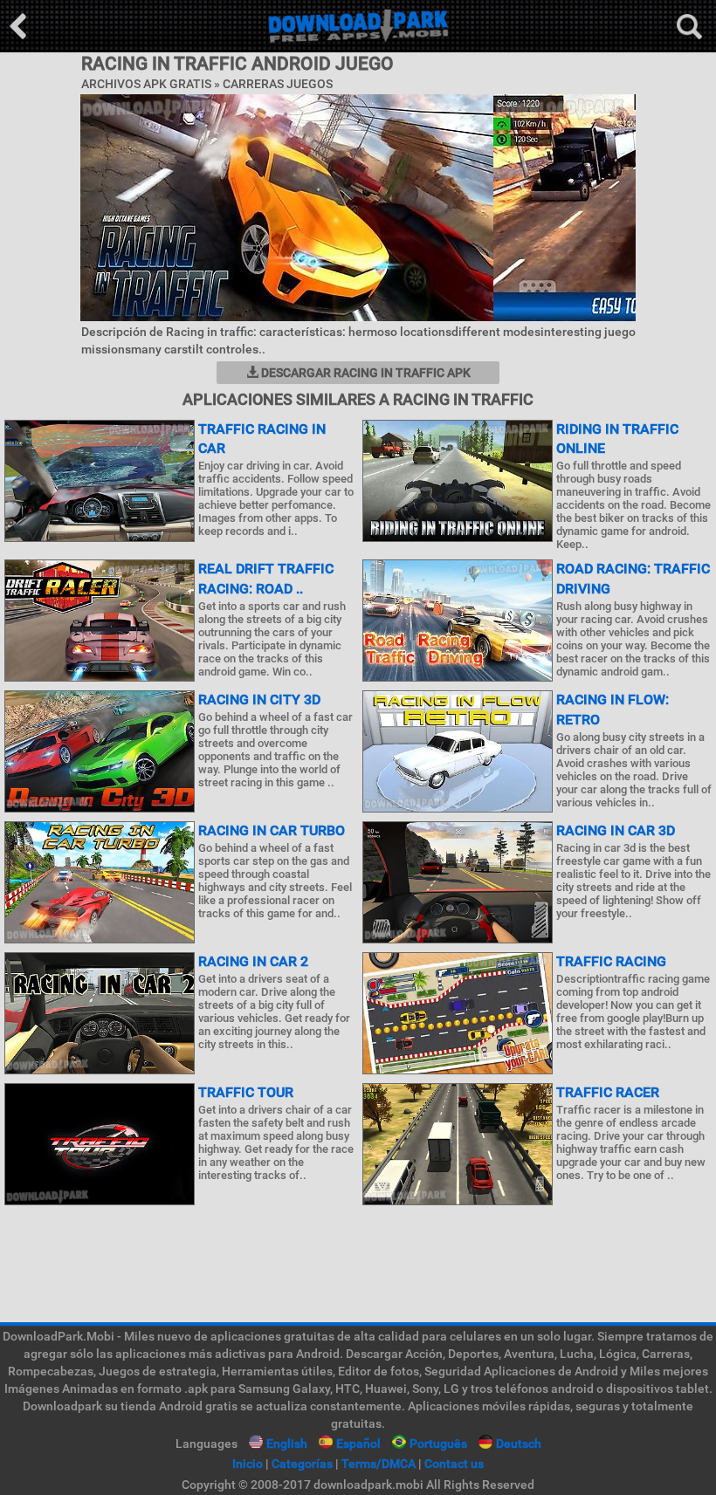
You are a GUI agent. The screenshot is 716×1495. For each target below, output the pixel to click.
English (286, 1443)
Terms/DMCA (378, 1464)
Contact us (454, 1464)
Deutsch (518, 1443)
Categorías (302, 1464)
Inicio (247, 1464)
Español (358, 1443)
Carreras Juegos (278, 84)
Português (438, 1443)
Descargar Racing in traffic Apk (364, 373)
